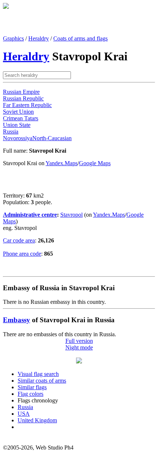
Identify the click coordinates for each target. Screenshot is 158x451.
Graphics (13, 38)
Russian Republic (23, 98)
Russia (10, 131)
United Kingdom (37, 420)
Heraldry (38, 38)
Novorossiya (17, 138)
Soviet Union (18, 112)
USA (24, 414)
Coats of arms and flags (80, 38)
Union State (16, 125)
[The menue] (79, 361)
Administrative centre (30, 215)
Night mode (79, 347)
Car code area (19, 240)
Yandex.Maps (62, 163)
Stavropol (71, 215)
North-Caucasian (52, 138)
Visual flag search (38, 374)
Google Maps (95, 163)
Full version (79, 341)
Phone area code (22, 254)
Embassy (16, 320)
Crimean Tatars (20, 118)
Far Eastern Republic (27, 105)
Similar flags (32, 387)
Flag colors (30, 394)
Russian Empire (21, 92)
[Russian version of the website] (6, 7)
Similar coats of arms (42, 380)
